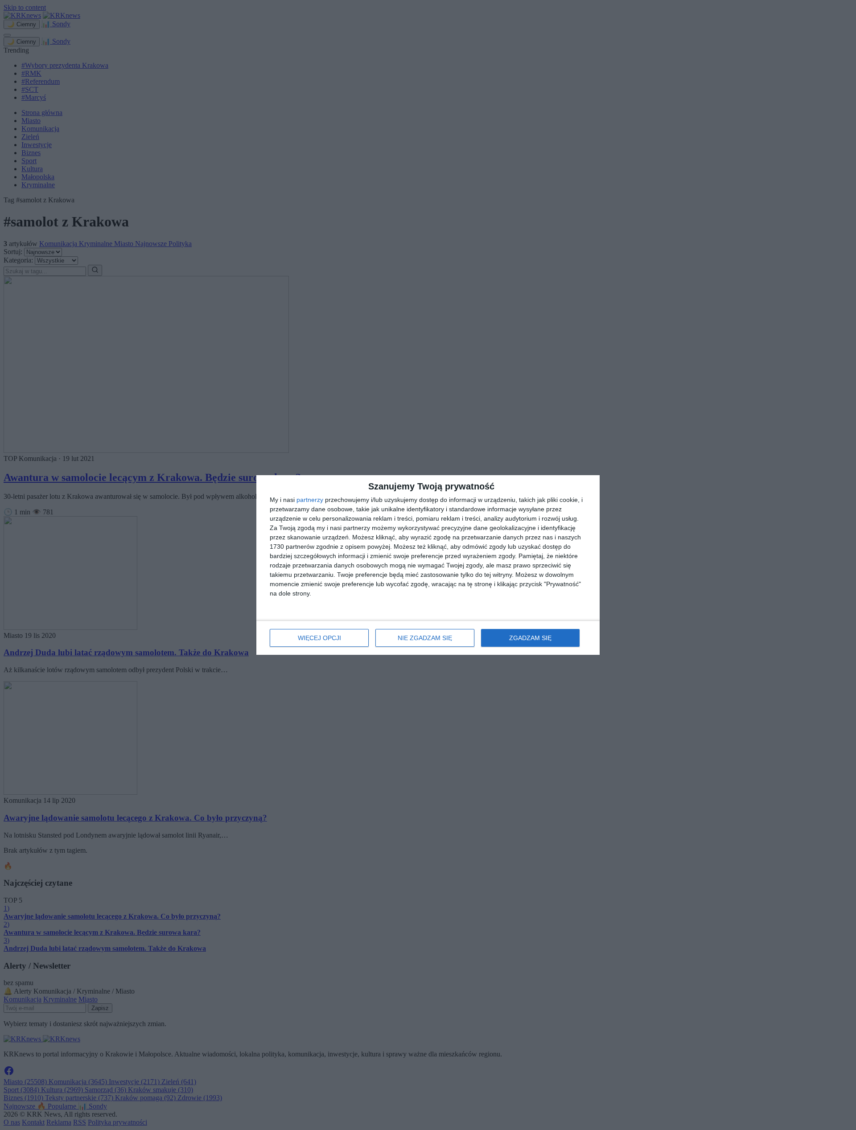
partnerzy (309, 500)
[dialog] (428, 565)
